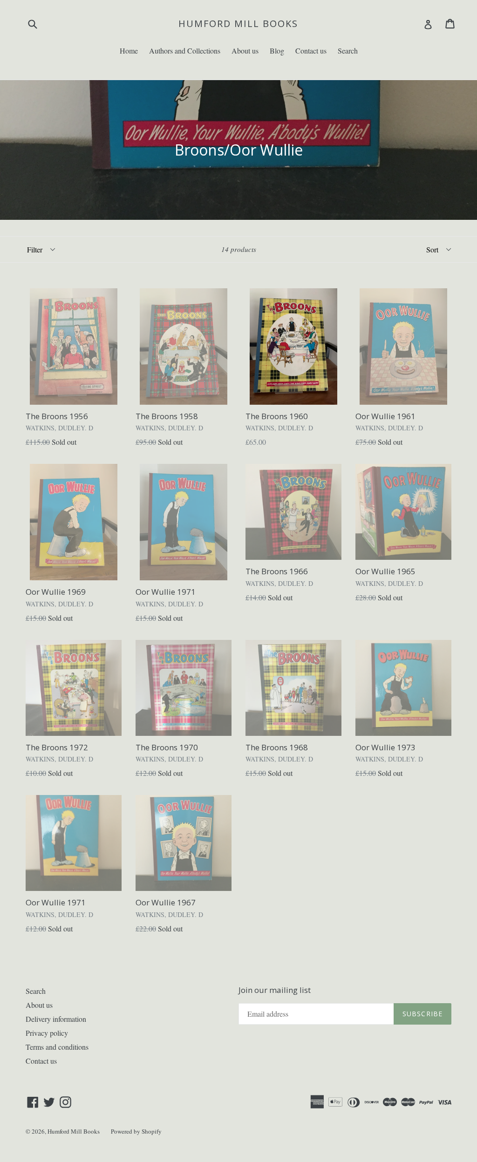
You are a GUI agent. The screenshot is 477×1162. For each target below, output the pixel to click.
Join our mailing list (274, 990)
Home (129, 50)
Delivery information (56, 1019)
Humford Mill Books (238, 23)
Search (348, 50)
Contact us (311, 50)
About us (245, 50)
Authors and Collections (184, 50)
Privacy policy (47, 1033)
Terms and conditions (57, 1047)
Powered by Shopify (136, 1131)
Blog (277, 50)
